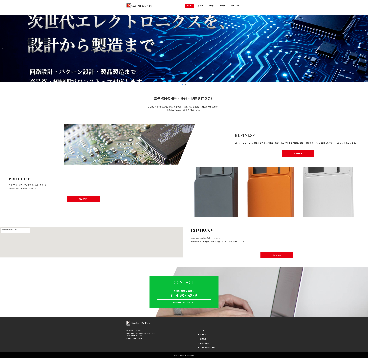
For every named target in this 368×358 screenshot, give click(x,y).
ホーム (202, 330)
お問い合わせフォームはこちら (184, 302)
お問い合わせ (204, 343)
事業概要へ (298, 153)
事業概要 (203, 339)
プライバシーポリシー (207, 348)
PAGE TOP (358, 345)
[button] (3, 48)
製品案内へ (83, 199)
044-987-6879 (184, 295)
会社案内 (203, 334)
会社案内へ (277, 255)
